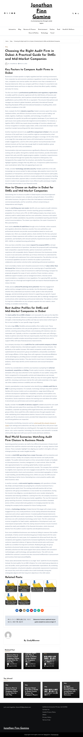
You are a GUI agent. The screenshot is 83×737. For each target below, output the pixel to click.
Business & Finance (30, 29)
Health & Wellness (68, 29)
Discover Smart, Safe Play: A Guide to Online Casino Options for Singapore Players (31, 691)
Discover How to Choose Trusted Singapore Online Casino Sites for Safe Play (13, 658)
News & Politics (34, 33)
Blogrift (46, 734)
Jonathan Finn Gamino (41, 11)
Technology (44, 33)
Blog (19, 29)
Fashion (52, 29)
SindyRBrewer (14, 63)
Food (58, 29)
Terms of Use (46, 720)
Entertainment (42, 29)
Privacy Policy (46, 717)
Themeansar (54, 734)
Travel (52, 33)
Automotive (12, 29)
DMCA (44, 714)
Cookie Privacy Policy (49, 712)
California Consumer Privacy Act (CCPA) (54, 707)
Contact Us (45, 709)
